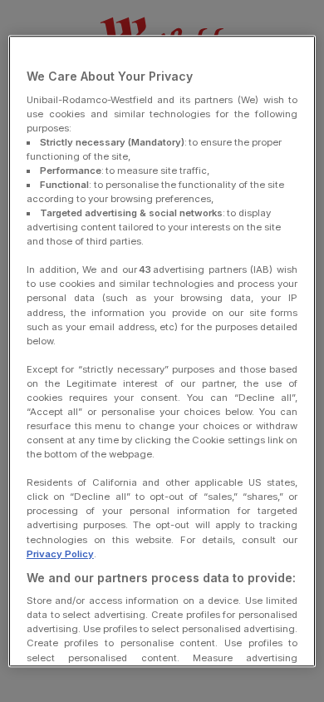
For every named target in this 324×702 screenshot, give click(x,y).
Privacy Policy (60, 554)
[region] (162, 351)
